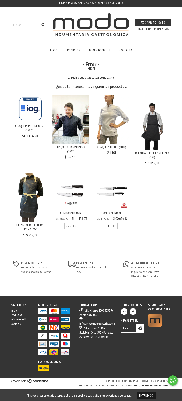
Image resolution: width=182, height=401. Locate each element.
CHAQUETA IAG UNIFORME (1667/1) (30, 128)
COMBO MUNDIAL (111, 213)
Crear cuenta (144, 29)
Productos (73, 50)
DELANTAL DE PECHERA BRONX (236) (29, 227)
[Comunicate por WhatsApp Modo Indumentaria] (173, 380)
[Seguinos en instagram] (124, 311)
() (155, 23)
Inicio (53, 50)
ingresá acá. (132, 385)
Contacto (125, 50)
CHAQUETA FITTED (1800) (111, 147)
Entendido (146, 395)
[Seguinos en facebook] (133, 311)
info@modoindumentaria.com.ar (97, 324)
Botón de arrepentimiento (156, 385)
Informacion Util (100, 50)
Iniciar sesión (161, 29)
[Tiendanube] (30, 382)
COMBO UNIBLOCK (70, 213)
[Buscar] (43, 25)
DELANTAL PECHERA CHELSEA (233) (152, 155)
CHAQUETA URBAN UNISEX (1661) (71, 149)
